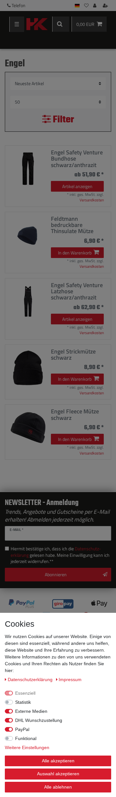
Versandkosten (92, 200)
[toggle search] (60, 24)
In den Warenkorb (75, 252)
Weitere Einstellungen (27, 747)
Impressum (70, 679)
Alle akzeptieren (58, 760)
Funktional (25, 738)
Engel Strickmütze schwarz (73, 354)
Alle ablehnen (58, 787)
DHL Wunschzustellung (38, 720)
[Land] (77, 5)
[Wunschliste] (86, 5)
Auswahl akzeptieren (58, 773)
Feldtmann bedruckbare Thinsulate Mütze (72, 225)
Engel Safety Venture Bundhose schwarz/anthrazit (77, 158)
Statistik (23, 702)
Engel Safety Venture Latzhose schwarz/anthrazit (77, 291)
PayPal (22, 729)
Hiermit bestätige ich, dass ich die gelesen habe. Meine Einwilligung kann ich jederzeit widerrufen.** (60, 555)
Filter (62, 120)
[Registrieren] (106, 5)
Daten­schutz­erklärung (31, 679)
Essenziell (25, 693)
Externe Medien (31, 711)
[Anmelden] (95, 5)
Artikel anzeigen (77, 186)
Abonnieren (56, 574)
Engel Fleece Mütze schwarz (75, 414)
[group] (28, 168)
